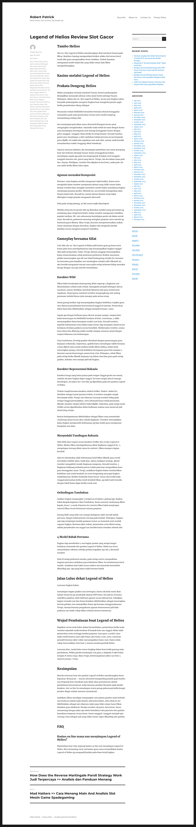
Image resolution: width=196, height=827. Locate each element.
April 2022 (137, 215)
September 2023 (140, 181)
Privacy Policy (160, 17)
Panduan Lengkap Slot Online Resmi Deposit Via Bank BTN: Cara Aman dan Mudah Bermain (150, 58)
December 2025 (139, 117)
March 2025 (138, 139)
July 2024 (137, 158)
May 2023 (137, 191)
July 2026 (137, 101)
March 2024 (138, 167)
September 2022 (140, 210)
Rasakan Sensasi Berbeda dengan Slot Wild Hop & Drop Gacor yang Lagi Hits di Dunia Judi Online (149, 70)
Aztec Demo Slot (39, 66)
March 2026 (138, 110)
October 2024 (138, 151)
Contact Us (145, 17)
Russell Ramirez (36, 52)
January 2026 (138, 115)
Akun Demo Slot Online (39, 61)
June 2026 (137, 103)
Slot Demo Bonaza (42, 114)
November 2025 (139, 120)
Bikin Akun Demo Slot (38, 71)
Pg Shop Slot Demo (42, 107)
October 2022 (138, 208)
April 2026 (137, 108)
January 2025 (138, 143)
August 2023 (138, 184)
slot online (136, 245)
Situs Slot (121, 17)
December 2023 (139, 174)
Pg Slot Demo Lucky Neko (39, 109)
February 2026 (139, 113)
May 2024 (137, 162)
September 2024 (140, 153)
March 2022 (138, 217)
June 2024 (137, 160)
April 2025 (137, 136)
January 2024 (138, 172)
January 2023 (138, 200)
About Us (133, 17)
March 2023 (138, 196)
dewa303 (135, 264)
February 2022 (139, 219)
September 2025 (140, 124)
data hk (134, 236)
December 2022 (139, 203)
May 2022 (137, 212)
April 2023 (137, 193)
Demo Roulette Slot (37, 73)
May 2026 (137, 105)
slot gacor (135, 260)
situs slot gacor (137, 255)
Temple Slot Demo (37, 128)
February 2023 (139, 198)
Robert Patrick (42, 17)
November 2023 (139, 177)
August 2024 (138, 155)
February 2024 (139, 170)
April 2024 (137, 165)
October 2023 (138, 179)
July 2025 (137, 129)
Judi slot (135, 279)
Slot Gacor (33, 58)
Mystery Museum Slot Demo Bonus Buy (40, 102)
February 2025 (139, 141)
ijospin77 (135, 241)
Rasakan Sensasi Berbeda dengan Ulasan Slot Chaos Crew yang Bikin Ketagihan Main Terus (149, 77)
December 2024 (139, 146)
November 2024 (139, 148)
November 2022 (139, 205)
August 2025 (138, 127)
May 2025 (137, 134)
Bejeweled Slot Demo (38, 69)
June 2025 (137, 132)
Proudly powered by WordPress (65, 817)
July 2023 (137, 186)
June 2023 (137, 189)
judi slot (135, 231)
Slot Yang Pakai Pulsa (38, 126)
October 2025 (138, 122)
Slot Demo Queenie (37, 116)
